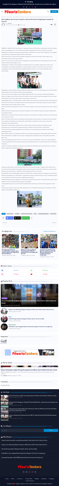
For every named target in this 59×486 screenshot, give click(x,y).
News (35, 213)
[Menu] (2, 11)
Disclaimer (44, 478)
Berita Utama (10, 213)
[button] (48, 11)
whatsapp (45, 270)
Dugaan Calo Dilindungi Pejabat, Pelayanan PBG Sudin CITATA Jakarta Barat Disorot (31, 309)
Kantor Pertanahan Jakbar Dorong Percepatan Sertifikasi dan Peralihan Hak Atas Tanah (29, 370)
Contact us (20, 478)
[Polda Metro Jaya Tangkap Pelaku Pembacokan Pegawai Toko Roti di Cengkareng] (4, 326)
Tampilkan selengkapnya (49, 231)
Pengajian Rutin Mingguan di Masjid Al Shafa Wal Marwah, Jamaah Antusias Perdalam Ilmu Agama (33, 403)
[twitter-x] (27, 7)
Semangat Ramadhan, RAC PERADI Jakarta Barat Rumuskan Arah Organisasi (22, 457)
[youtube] (29, 7)
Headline (17, 213)
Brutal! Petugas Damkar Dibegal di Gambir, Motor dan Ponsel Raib (26, 318)
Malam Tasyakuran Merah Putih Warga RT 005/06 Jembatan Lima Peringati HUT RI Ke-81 (29, 251)
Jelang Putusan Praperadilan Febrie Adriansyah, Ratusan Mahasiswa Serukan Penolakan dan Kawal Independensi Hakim (33, 409)
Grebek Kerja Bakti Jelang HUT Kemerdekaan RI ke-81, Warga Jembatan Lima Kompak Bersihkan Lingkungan (48, 252)
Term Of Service (30, 480)
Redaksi (37, 478)
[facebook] (24, 7)
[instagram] (32, 7)
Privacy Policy (29, 478)
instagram (16, 274)
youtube (45, 274)
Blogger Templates (20, 483)
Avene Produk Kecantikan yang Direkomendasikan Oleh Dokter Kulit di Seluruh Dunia (24, 440)
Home (7, 478)
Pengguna (51, 478)
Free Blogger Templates (46, 483)
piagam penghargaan (43, 213)
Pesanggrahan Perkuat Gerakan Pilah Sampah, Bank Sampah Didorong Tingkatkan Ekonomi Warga (10, 251)
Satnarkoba (53, 213)
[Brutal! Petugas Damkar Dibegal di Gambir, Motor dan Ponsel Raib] (4, 319)
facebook (16, 270)
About (12, 478)
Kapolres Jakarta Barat (26, 213)
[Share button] (31, 218)
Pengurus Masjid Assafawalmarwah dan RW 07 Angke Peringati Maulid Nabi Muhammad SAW (32, 416)
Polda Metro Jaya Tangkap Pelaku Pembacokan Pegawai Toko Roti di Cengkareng (30, 326)
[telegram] (35, 7)
